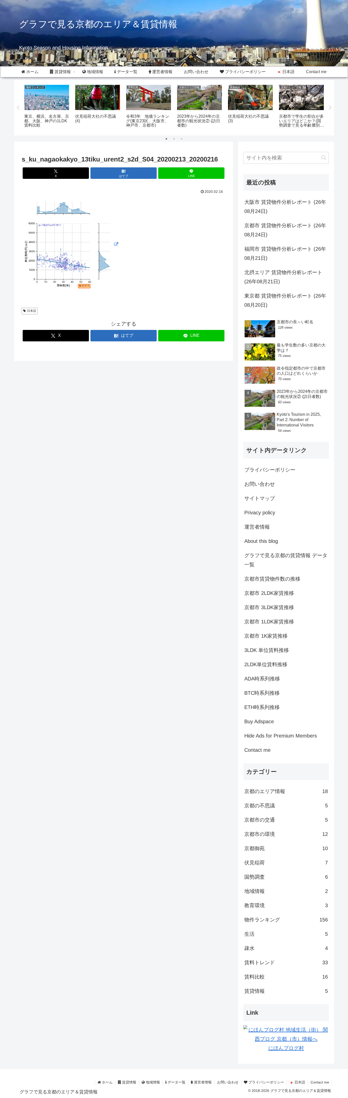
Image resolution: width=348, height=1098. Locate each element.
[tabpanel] (47, 107)
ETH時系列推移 (262, 707)
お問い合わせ (259, 484)
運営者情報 (257, 527)
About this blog (261, 541)
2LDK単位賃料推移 (265, 664)
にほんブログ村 (286, 1048)
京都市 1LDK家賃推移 (269, 621)
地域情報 (152, 1082)
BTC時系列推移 (262, 693)
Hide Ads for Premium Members (280, 736)
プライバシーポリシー (269, 470)
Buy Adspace (259, 721)
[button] (323, 157)
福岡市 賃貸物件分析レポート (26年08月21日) (285, 253)
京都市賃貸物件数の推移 (272, 579)
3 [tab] (181, 138)
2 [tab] (174, 138)
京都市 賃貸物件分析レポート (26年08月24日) (285, 230)
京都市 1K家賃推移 (266, 636)
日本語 (31, 311)
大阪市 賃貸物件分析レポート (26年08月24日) (285, 206)
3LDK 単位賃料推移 (266, 650)
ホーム (107, 1082)
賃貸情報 (128, 1082)
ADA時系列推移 (262, 678)
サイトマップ (259, 498)
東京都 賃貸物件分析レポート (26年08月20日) (285, 300)
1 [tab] (166, 138)
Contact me (257, 750)
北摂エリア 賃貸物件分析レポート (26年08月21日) (283, 277)
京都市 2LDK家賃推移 (269, 593)
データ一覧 (176, 1082)
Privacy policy (259, 512)
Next (330, 107)
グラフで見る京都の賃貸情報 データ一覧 (285, 560)
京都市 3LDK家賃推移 (269, 607)
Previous (17, 107)
